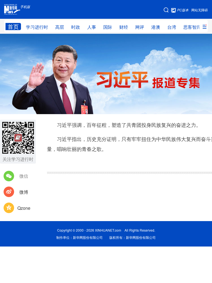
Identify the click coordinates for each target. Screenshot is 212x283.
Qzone (23, 208)
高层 (59, 27)
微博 (23, 192)
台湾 (171, 27)
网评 (139, 27)
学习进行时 (37, 27)
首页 (13, 26)
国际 (107, 27)
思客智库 (192, 27)
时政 (75, 27)
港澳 (155, 27)
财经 (123, 27)
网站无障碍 (199, 9)
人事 (91, 27)
